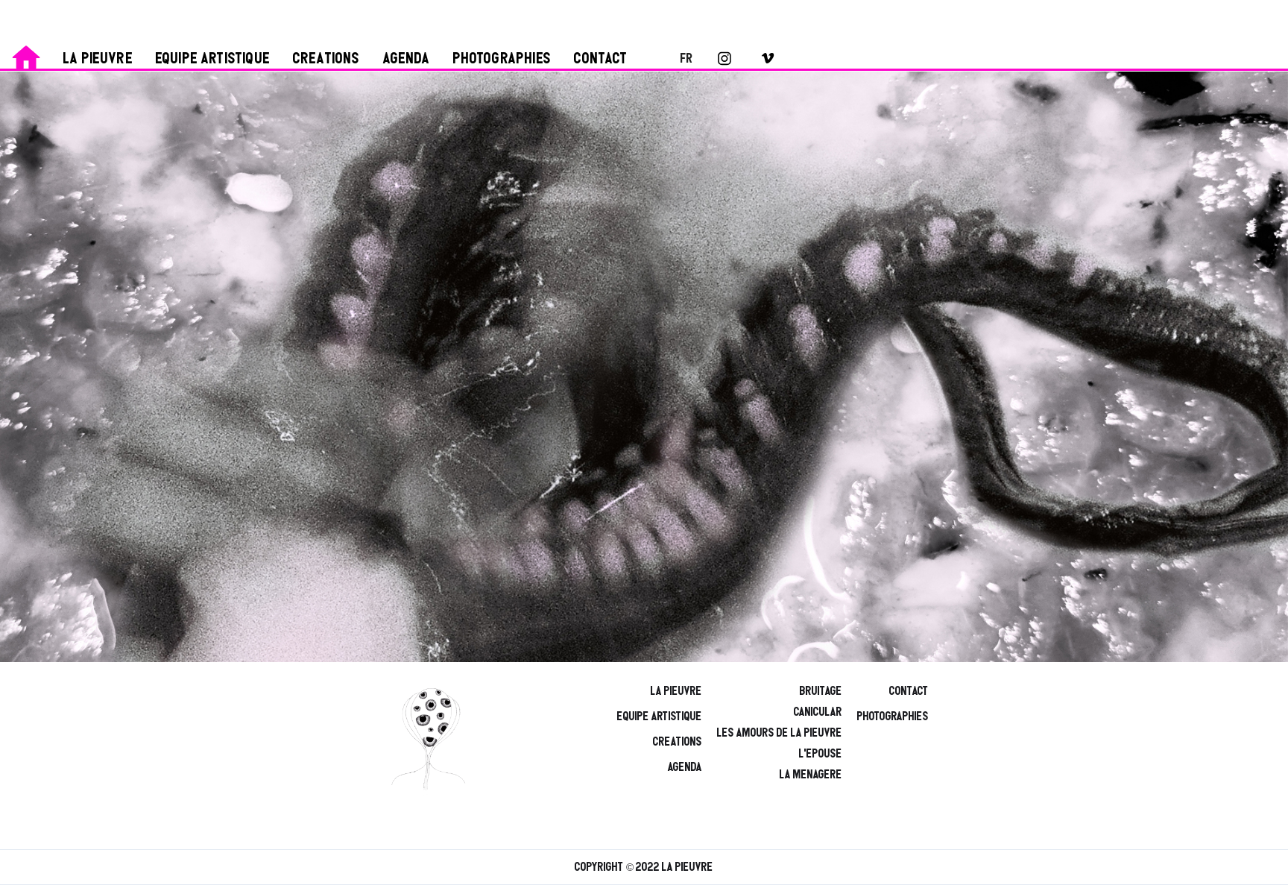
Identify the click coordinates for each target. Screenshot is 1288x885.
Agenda (685, 767)
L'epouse (820, 754)
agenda (407, 58)
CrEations (677, 742)
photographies (502, 58)
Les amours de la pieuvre (779, 733)
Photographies (893, 716)
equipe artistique (213, 58)
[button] (677, 58)
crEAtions (327, 58)
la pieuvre (98, 58)
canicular (818, 712)
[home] (26, 56)
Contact (601, 58)
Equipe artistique (659, 716)
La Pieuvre (676, 691)
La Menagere (811, 775)
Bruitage (821, 691)
